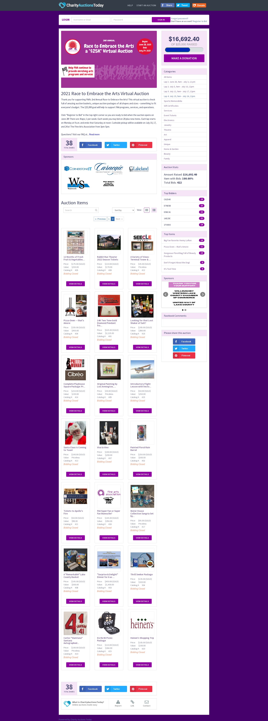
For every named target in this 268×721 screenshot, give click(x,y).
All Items (168, 77)
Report (118, 705)
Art (165, 134)
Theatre (167, 129)
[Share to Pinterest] (141, 145)
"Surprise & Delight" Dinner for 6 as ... (107, 576)
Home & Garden (171, 149)
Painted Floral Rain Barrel (140, 448)
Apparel (167, 139)
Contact (146, 705)
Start (183, 310)
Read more (94, 134)
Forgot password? (179, 18)
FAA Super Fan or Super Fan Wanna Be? (108, 512)
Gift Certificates (171, 105)
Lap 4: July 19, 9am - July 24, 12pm (179, 96)
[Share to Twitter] (183, 6)
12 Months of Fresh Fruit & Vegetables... (74, 258)
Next (202, 294)
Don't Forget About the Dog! (177, 262)
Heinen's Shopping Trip (142, 637)
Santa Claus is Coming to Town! (75, 448)
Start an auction (146, 5)
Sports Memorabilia (173, 101)
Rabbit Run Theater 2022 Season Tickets (107, 258)
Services (168, 110)
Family (167, 158)
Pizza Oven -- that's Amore (74, 321)
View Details (75, 283)
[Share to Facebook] (167, 6)
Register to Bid (200, 21)
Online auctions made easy (88, 703)
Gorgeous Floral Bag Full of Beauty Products (180, 255)
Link (132, 705)
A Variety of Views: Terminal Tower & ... (140, 258)
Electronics (169, 120)
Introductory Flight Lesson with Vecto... (140, 385)
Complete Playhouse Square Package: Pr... (74, 385)
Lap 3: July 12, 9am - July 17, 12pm (179, 91)
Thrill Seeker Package (141, 574)
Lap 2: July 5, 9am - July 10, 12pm (179, 86)
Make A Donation (184, 58)
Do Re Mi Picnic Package (104, 639)
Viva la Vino (103, 447)
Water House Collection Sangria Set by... (142, 513)
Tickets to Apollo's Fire (73, 512)
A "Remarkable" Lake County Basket (74, 576)
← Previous (100, 218)
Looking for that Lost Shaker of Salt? (141, 321)
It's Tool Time (170, 268)
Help (130, 5)
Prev (165, 294)
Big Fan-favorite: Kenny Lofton (178, 240)
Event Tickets (170, 115)
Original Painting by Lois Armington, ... (107, 385)
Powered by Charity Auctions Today (75, 719)
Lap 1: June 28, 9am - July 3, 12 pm (179, 81)
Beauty (167, 153)
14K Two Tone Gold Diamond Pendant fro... (107, 323)
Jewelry (167, 125)
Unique (167, 144)
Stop (185, 310)
